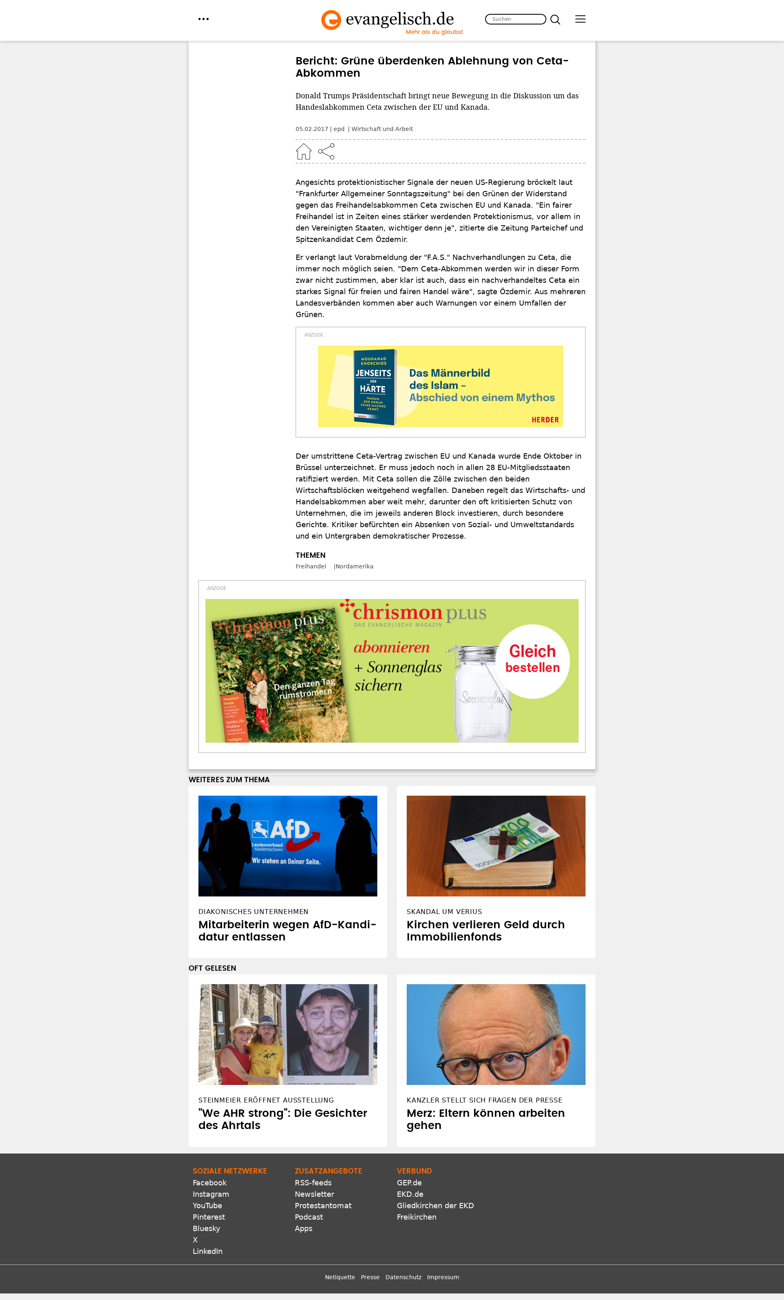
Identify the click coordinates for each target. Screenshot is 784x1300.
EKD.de (410, 1194)
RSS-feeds (313, 1182)
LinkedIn (208, 1251)
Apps (303, 1228)
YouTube (207, 1205)
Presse (370, 1277)
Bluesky (206, 1228)
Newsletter (314, 1194)
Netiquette (340, 1277)
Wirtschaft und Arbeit (382, 129)
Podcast (309, 1217)
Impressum (443, 1277)
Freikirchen (417, 1217)
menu (203, 19)
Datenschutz (403, 1277)
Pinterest (209, 1217)
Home (304, 151)
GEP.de (409, 1182)
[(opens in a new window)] (440, 386)
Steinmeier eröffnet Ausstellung (266, 1100)
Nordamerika (355, 566)
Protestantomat (323, 1205)
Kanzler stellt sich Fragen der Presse (485, 1100)
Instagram (211, 1194)
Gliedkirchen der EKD (435, 1205)
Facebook (210, 1182)
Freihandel (311, 566)
